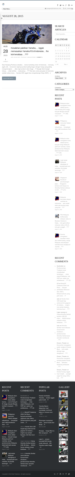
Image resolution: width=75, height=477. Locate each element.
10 (56, 53)
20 (62, 56)
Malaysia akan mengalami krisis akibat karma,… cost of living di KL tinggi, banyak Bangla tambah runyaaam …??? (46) (9, 402)
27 (62, 59)
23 (69, 56)
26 (60, 59)
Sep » (66, 64)
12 (60, 53)
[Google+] (66, 6)
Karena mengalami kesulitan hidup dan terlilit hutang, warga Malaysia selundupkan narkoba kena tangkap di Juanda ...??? (62, 240)
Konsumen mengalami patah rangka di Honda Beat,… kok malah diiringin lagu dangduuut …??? (64, 349)
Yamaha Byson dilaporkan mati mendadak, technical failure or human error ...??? (46, 410)
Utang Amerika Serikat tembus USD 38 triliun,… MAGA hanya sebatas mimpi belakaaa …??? (64, 318)
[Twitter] (60, 6)
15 (67, 53)
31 (56, 61)
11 (58, 53)
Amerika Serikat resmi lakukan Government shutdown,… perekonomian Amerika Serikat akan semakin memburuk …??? (28, 459)
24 (56, 59)
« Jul (56, 64)
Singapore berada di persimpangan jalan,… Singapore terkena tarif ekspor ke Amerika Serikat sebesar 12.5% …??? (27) (62, 184)
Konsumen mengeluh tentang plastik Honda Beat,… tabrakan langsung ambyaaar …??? (63, 362)
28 (65, 59)
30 (69, 59)
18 (58, 56)
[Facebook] (57, 6)
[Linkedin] (63, 6)
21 (65, 56)
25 (58, 59)
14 (65, 53)
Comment (5, 60)
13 (62, 53)
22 (67, 56)
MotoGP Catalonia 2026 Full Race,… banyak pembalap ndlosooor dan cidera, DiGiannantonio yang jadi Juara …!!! (63, 290)
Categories (58, 87)
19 (60, 56)
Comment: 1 (40, 57)
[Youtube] (69, 6)
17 (56, 56)
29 (67, 59)
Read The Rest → (9, 78)
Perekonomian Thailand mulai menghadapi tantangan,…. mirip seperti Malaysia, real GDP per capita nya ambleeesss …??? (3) (64, 274)
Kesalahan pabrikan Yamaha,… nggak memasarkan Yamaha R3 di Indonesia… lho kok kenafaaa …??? (30, 51)
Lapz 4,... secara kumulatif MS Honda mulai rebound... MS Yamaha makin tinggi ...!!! (45, 443)
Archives (57, 76)
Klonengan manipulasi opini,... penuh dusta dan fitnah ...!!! (46, 422)
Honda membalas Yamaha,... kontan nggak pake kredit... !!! (46, 398)
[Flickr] (72, 6)
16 (69, 53)
